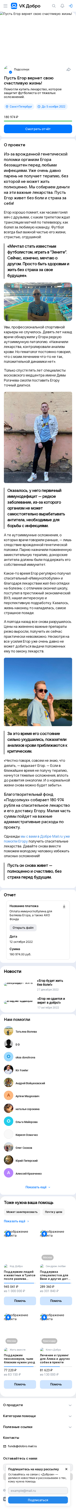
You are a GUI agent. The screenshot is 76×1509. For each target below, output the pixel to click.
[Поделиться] (68, 69)
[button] (38, 1405)
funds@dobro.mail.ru (22, 1446)
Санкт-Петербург (21, 106)
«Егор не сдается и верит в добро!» (51, 1000)
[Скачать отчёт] (64, 912)
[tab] (22, 1211)
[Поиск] (54, 5)
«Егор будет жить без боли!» (50, 982)
